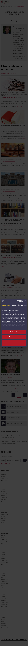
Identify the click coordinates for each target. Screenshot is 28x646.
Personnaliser (13, 337)
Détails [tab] (14, 305)
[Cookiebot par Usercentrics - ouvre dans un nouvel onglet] (17, 301)
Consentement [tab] (6, 305)
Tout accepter (14, 331)
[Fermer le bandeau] (25, 300)
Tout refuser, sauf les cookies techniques (14, 342)
